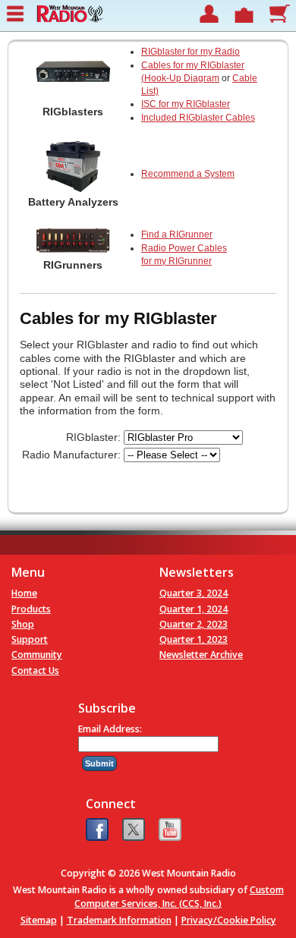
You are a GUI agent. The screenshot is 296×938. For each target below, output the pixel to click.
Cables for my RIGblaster (192, 65)
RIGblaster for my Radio (190, 51)
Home (24, 593)
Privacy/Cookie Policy (228, 920)
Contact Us (35, 670)
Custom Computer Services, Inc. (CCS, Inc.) (179, 896)
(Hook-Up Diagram (180, 78)
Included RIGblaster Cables (198, 117)
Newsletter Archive (201, 654)
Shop (22, 624)
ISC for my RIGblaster (185, 104)
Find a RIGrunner (177, 234)
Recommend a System (188, 173)
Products (31, 609)
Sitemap (38, 920)
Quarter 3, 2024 (193, 593)
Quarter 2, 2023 (193, 624)
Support (29, 639)
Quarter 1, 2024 (193, 609)
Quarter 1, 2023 (193, 639)
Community (36, 654)
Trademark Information (119, 920)
